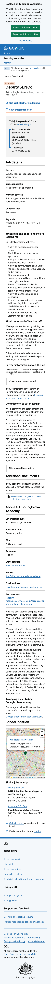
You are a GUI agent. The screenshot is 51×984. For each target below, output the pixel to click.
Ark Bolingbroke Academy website (23, 576)
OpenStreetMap (31, 777)
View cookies (25, 40)
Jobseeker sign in (12, 859)
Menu (7, 62)
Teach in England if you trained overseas (24, 879)
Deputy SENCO (16, 787)
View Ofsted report (15, 565)
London (37, 831)
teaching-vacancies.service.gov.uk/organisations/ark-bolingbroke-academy (25, 600)
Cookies (8, 933)
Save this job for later (20, 109)
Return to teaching (13, 874)
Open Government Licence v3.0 (20, 954)
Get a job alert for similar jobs (24, 103)
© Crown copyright (25, 977)
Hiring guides (10, 900)
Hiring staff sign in (13, 895)
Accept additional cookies (25, 27)
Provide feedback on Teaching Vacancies (24, 921)
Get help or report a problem (18, 916)
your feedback (35, 68)
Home (6, 76)
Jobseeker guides (12, 869)
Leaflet (14, 777)
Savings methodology (14, 941)
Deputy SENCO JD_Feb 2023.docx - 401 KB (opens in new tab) (26, 497)
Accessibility (33, 937)
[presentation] (25, 753)
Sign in (7, 53)
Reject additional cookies (25, 34)
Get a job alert (16, 823)
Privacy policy (21, 933)
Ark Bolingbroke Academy (21, 740)
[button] (25, 753)
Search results (18, 76)
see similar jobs (25, 124)
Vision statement (36, 941)
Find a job (8, 864)
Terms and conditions (14, 937)
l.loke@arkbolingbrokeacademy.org (24, 587)
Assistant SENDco (17, 806)
